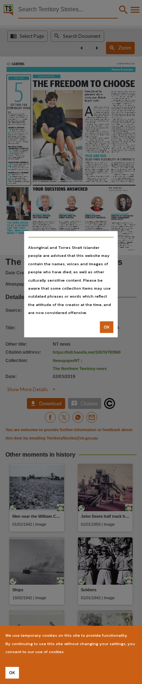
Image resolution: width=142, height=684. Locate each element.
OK (107, 327)
